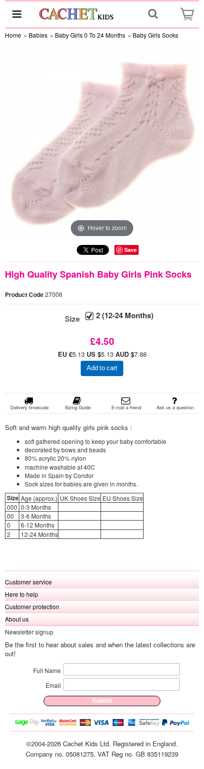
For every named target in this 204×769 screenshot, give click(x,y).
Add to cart (102, 368)
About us (17, 619)
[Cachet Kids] (76, 13)
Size (72, 319)
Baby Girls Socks (155, 35)
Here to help (21, 594)
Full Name (47, 670)
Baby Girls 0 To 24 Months (90, 35)
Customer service (28, 581)
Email (53, 685)
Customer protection (32, 606)
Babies (38, 35)
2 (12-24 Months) (124, 315)
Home (13, 35)
